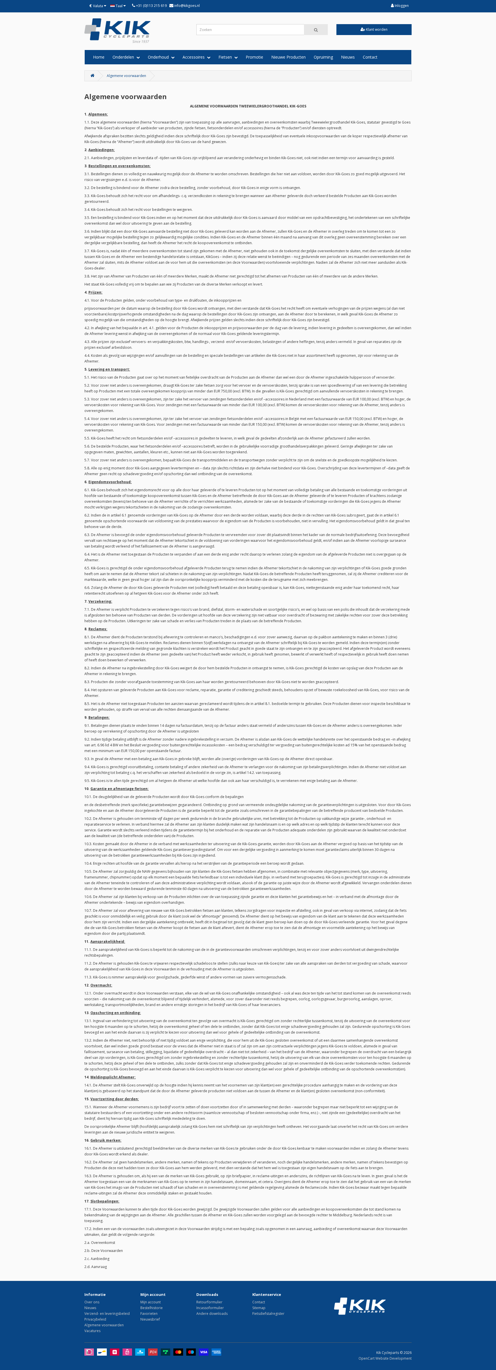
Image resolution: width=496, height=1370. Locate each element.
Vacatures (92, 1330)
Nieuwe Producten (288, 57)
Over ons (91, 1302)
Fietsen (226, 57)
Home (98, 57)
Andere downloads (212, 1313)
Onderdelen (124, 57)
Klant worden (376, 29)
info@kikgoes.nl (186, 5)
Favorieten (149, 1313)
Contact (370, 57)
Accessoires (195, 57)
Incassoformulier (210, 1307)
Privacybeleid (95, 1319)
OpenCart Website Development (385, 1358)
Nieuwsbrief (150, 1319)
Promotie (254, 57)
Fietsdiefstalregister (268, 1313)
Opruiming (323, 57)
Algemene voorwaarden (126, 75)
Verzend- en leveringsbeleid (107, 1313)
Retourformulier (209, 1302)
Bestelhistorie (151, 1307)
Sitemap (259, 1307)
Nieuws (348, 57)
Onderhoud (159, 57)
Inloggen (401, 5)
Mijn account (150, 1302)
